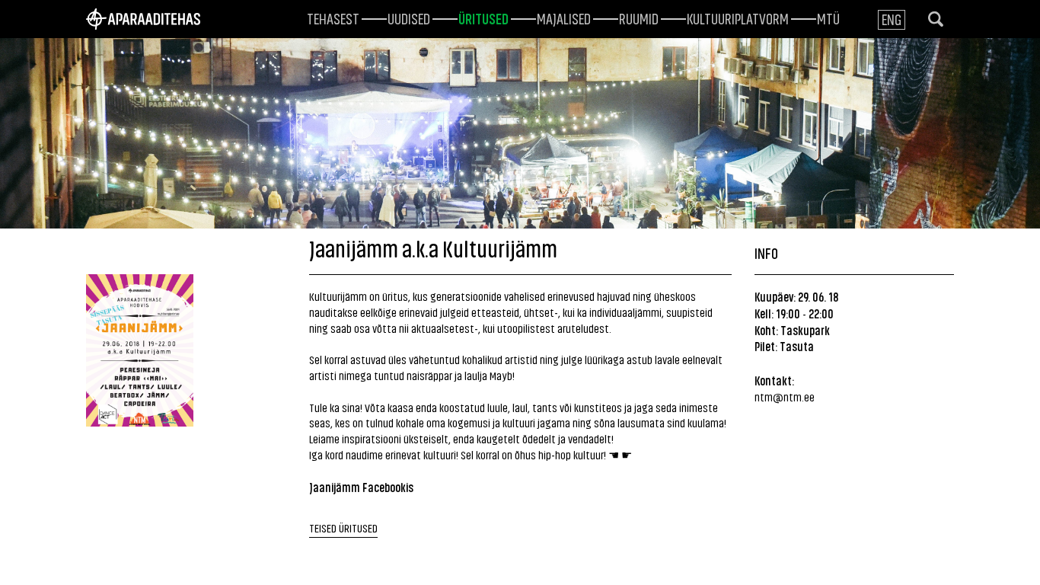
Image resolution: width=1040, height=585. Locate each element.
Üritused (483, 17)
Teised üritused (343, 527)
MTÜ (828, 17)
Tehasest (333, 17)
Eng (891, 18)
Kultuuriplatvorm (738, 17)
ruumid (639, 17)
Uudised (409, 17)
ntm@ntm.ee (784, 396)
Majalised (564, 17)
